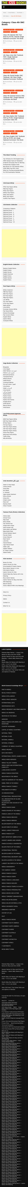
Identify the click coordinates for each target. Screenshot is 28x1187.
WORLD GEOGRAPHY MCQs (10, 906)
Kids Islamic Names (8, 570)
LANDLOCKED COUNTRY (9, 770)
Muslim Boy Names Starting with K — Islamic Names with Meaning (11, 1071)
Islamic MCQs (7, 319)
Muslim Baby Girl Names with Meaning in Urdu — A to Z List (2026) (13, 663)
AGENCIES (5, 719)
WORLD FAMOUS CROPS (9, 876)
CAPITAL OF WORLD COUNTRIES (11, 729)
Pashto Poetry (7, 396)
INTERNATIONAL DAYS (8, 702)
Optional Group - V (8, 218)
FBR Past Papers (7, 292)
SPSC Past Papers (8, 194)
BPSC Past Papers (8, 196)
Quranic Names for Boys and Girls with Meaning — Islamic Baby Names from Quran (13, 658)
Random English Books (9, 268)
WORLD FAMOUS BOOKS (9, 919)
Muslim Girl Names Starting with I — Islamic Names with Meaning (13, 1137)
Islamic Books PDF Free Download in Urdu (13, 1013)
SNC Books (6, 31)
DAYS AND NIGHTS (7, 753)
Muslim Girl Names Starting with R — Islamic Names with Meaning (11, 1162)
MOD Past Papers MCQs (10, 419)
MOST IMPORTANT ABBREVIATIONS (12, 837)
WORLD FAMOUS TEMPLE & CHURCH (12, 886)
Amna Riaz (6, 488)
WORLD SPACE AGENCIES (9, 699)
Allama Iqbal (6, 516)
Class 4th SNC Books (9, 29)
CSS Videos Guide (6, 1007)
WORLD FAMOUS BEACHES (9, 817)
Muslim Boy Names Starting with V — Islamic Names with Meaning (11, 1101)
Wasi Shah (6, 519)
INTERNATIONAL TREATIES (9, 850)
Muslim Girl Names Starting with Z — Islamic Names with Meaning (13, 1184)
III (13, 214)
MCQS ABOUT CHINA (8, 949)
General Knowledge (8, 313)
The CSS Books (8, 41)
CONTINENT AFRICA (7, 942)
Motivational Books (8, 374)
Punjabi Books (7, 401)
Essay (20, 1007)
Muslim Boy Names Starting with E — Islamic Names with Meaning (11, 1055)
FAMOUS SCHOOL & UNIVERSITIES (12, 843)
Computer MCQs (8, 320)
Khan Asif (6, 502)
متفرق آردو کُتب (7, 392)
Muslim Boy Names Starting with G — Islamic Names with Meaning (11, 1060)
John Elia (5, 541)
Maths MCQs (6, 305)
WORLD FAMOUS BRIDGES (9, 820)
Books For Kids (7, 562)
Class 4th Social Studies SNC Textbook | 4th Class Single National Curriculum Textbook (13, 77)
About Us (6, 592)
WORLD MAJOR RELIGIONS (9, 899)
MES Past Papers (8, 294)
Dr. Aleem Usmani (8, 550)
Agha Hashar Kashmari (9, 494)
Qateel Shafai (7, 552)
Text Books (14, 31)
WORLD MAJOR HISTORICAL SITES (12, 903)
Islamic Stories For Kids (9, 564)
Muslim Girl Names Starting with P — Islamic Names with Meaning (11, 1156)
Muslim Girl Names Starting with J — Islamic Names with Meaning (11, 1140)
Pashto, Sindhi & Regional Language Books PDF (13, 1018)
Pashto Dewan (7, 398)
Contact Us (6, 602)
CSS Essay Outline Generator (9, 1002)
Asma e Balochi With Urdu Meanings (13, 585)
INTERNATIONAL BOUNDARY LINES (12, 857)
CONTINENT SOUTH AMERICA (10, 923)
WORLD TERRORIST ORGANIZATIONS (12, 896)
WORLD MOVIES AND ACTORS (10, 893)
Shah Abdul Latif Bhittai (10, 529)
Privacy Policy (7, 595)
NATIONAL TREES (7, 733)
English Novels (7, 272)
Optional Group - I (8, 210)
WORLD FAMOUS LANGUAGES (10, 880)
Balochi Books (7, 405)
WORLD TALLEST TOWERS (9, 762)
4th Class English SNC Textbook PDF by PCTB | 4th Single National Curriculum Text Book (14, 138)
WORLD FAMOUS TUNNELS (9, 786)
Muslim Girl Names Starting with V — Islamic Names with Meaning (11, 1173)
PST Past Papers (8, 301)
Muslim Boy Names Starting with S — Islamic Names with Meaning (11, 1093)
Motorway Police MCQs (10, 434)
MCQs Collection (8, 290)
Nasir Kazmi (6, 539)
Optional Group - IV (8, 216)
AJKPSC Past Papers (9, 198)
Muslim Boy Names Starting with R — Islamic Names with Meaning (11, 1090)
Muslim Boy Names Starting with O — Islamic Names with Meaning (11, 1082)
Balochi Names (7, 583)
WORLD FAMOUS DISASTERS (10, 773)
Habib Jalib (6, 546)
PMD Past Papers (8, 297)
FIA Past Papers (7, 425)
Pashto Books (7, 394)
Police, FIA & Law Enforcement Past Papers (13, 1021)
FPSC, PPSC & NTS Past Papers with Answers (11, 1009)
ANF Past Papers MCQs (10, 426)
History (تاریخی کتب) (8, 373)
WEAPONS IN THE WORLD (9, 716)
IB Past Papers (7, 423)
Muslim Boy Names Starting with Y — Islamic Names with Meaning (11, 1110)
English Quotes (7, 278)
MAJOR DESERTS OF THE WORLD (11, 823)
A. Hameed (6, 492)
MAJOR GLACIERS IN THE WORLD (11, 860)
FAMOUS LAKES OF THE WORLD (11, 814)
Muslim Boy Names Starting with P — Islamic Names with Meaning (11, 1085)
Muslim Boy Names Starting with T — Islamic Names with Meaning (11, 1096)
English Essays (7, 270)
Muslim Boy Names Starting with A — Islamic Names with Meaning (11, 1044)
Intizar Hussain (7, 505)
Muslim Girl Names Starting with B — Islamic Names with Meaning (11, 1118)
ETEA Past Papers (8, 303)
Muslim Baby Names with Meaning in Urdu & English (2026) (13, 1016)
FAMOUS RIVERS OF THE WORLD (11, 810)
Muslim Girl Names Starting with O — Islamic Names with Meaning (11, 1154)
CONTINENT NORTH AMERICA (10, 926)
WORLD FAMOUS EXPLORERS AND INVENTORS (12, 723)
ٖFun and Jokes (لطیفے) (9, 384)
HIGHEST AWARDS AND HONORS (11, 840)
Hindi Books (6, 407)
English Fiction (7, 276)
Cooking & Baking (8, 382)
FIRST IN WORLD (6, 689)
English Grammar (8, 274)
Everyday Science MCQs (10, 309)
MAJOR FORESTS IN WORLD (10, 827)
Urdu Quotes (6, 390)
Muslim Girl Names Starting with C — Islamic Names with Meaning (11, 1121)
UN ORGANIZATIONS (8, 793)
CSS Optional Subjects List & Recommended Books (9, 1005)
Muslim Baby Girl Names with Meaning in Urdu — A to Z (12, 1036)
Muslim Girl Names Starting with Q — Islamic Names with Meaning (11, 1159)
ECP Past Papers (8, 295)
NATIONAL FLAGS (7, 736)
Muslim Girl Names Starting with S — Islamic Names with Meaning (11, 1165)
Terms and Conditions (7, 1025)
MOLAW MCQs (7, 438)
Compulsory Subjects (9, 208)
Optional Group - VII (9, 222)
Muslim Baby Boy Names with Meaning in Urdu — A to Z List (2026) (13, 667)
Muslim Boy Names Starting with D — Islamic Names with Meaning (11, 1052)
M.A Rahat (6, 490)
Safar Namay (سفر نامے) (10, 371)
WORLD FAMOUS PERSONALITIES (11, 890)
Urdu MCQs (6, 307)
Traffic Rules (6, 436)
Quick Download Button (17, 1023)
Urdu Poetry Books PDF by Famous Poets (13, 1028)
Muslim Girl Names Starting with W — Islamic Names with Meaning (12, 1176)
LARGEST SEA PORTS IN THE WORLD (12, 863)
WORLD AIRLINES (7, 749)
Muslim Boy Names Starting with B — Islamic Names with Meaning (11, 1046)
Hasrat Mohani (7, 542)
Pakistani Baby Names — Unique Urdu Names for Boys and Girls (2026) (12, 653)
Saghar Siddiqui (7, 548)
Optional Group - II (8, 212)
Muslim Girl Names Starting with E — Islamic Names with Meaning (11, 1126)
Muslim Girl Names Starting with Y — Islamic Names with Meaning (11, 1181)
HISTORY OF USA (7, 913)
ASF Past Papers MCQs (9, 428)
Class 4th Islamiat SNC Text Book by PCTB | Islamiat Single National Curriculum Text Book (13, 36)
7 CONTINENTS (6, 946)
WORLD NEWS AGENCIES (9, 759)
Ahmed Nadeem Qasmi (9, 533)
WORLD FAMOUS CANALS (9, 873)
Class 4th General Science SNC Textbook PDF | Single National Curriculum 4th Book (13, 97)
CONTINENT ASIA (7, 936)
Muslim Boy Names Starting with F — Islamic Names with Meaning (11, 1058)
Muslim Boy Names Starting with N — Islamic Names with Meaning (11, 1079)
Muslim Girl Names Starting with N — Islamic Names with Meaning (11, 1151)
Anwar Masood (7, 537)
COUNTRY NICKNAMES (8, 726)
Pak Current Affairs (8, 315)
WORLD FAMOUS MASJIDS (9, 883)
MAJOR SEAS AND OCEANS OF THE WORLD (12, 803)
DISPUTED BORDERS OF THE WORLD (12, 780)
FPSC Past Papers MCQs (10, 187)
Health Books (7, 380)
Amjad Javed (7, 500)
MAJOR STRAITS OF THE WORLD (11, 847)
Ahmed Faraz (7, 518)
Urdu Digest (6, 369)
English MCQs (7, 317)
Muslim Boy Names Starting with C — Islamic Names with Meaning (11, 1049)
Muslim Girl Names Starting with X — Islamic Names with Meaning (11, 1178)
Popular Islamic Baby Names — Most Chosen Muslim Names (11, 1041)
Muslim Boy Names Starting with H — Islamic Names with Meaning (11, 1063)
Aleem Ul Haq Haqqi (9, 484)
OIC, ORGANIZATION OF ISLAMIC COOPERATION (11, 800)
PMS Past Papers (8, 189)
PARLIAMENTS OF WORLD (9, 789)
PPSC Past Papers (8, 190)
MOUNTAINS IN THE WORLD (10, 776)
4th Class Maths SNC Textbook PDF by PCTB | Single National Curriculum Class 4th (13, 118)
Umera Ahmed (7, 486)
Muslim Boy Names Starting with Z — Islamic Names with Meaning (11, 1112)
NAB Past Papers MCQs (10, 430)
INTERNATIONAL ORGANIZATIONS (11, 796)
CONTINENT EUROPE (8, 929)
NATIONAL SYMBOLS (8, 743)
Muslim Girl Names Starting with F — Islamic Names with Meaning (11, 1129)
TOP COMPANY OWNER (8, 870)
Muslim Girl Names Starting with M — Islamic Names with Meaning (12, 1148)
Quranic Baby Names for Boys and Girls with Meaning (12, 1038)
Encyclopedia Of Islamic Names (12, 566)
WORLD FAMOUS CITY (8, 833)
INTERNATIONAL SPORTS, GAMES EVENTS (14, 756)
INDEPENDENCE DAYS (8, 706)
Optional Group (7, 214)
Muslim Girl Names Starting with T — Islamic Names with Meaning (11, 1167)
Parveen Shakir (7, 535)
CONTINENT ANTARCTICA (9, 939)
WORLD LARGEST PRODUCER (10, 830)
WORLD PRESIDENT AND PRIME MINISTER (14, 709)
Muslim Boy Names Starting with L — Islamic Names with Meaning (11, 1074)
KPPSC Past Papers (8, 192)
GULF (3, 916)
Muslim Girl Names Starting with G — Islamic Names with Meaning (11, 1132)
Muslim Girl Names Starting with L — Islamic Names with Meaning (11, 1145)
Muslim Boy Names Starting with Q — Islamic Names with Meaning (11, 1088)
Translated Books (8, 376)
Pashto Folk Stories (8, 399)
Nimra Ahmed (7, 496)
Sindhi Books (7, 403)
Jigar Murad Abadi (8, 544)
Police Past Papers (8, 432)
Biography (6, 367)
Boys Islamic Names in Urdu (11, 568)
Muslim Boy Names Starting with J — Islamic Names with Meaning (11, 1068)
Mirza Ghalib (6, 521)
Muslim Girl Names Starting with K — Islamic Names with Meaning (11, 1143)
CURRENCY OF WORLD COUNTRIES (12, 746)
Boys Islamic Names (8, 578)
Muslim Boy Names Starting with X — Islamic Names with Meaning (11, 1107)
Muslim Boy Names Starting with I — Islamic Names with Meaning (11, 1066)
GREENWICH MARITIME (8, 909)
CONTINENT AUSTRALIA (9, 932)
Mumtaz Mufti (7, 504)
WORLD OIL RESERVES (8, 712)
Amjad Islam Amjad (8, 525)
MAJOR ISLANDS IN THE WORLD (11, 853)
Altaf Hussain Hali (8, 527)
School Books (19, 29)
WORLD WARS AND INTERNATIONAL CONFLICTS (12, 766)
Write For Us (6, 606)
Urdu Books (6, 386)
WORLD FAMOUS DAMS (8, 807)
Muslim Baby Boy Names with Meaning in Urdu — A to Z (12, 1033)
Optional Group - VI (8, 220)
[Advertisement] (14, 243)
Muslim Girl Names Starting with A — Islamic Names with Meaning (11, 1115)
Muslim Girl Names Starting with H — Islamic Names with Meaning (11, 1134)
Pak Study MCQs (8, 311)
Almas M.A (6, 498)
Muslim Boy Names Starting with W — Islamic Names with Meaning (12, 1104)
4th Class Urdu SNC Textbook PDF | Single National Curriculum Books (13, 57)
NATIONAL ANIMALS (7, 739)
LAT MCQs (6, 299)
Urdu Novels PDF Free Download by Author (13, 1027)
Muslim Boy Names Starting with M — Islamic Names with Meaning (12, 1077)
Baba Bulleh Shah (8, 531)
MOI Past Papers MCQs (9, 421)
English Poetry (7, 280)
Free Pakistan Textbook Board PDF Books (13, 1011)
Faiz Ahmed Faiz (8, 523)
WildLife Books (7, 378)
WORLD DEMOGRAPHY (8, 866)
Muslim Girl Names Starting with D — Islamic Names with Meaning (11, 1123)
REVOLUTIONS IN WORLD (9, 693)
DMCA (5, 599)
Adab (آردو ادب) (7, 388)
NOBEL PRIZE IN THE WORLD (10, 783)
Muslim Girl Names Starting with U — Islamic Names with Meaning (11, 1170)
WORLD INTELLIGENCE (8, 696)
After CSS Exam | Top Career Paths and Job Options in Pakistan (13, 671)
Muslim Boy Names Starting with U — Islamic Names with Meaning (11, 1099)
